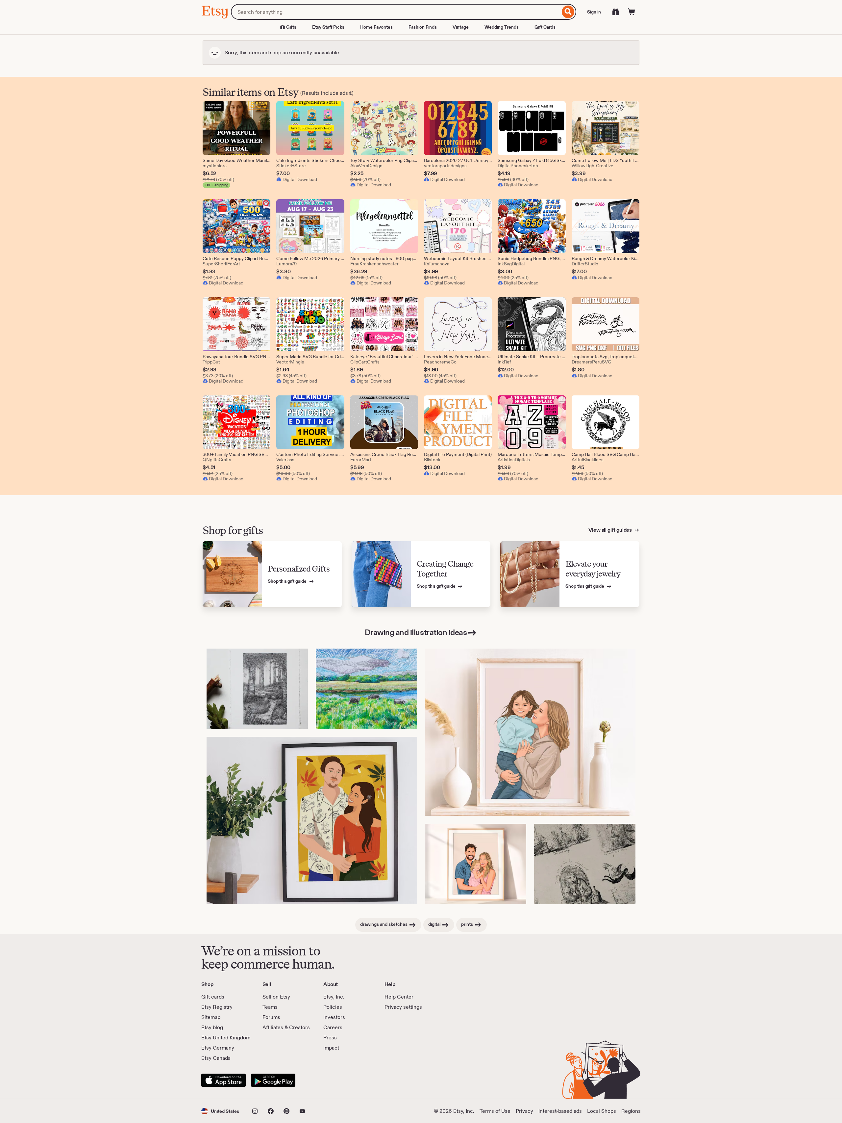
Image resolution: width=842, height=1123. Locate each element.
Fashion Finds (423, 27)
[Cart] (631, 12)
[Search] (568, 12)
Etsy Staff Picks (328, 27)
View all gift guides (610, 530)
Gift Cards (545, 27)
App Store (223, 1080)
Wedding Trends (501, 27)
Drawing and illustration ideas (416, 632)
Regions (631, 1111)
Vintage (461, 27)
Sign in (594, 11)
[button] (220, 1111)
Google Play (273, 1080)
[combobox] (395, 12)
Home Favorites (376, 27)
